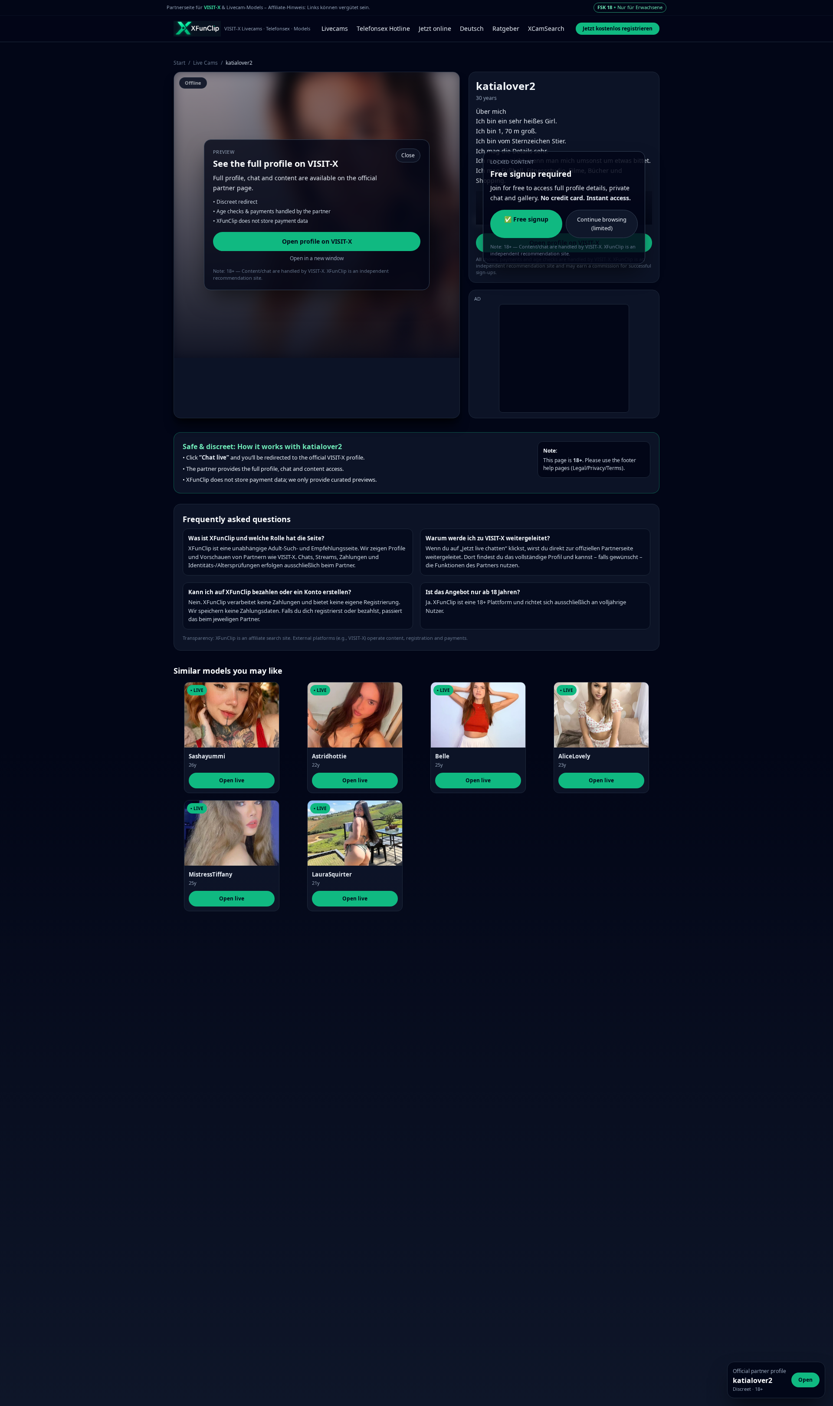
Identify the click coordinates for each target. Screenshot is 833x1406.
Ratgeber (505, 28)
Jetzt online (435, 28)
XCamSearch (546, 28)
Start (179, 62)
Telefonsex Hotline (383, 28)
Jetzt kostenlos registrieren (618, 28)
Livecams (334, 28)
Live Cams (205, 62)
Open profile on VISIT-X (317, 241)
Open (805, 1379)
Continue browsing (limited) (601, 223)
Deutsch (472, 28)
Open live (231, 780)
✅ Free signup (526, 219)
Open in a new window (317, 258)
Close (408, 155)
